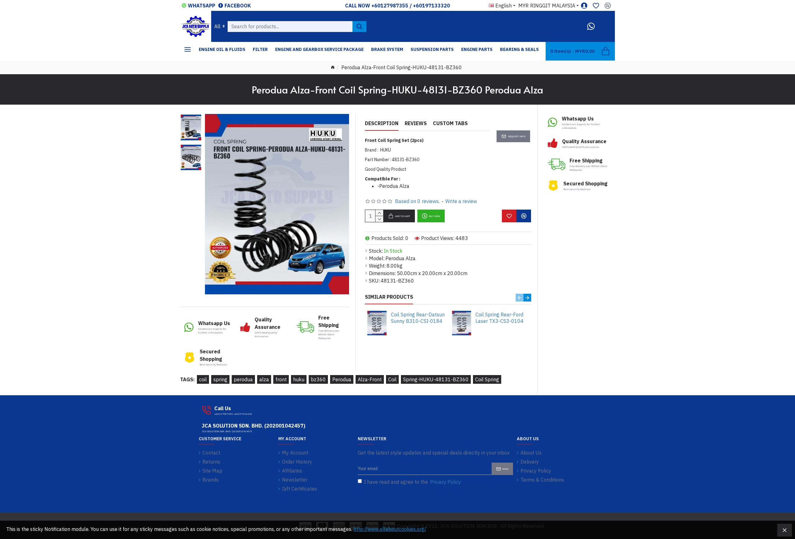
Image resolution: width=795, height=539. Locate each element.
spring (220, 379)
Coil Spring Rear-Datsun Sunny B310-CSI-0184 (418, 317)
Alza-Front (370, 379)
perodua (243, 379)
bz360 (318, 379)
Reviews (416, 123)
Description (381, 123)
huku (298, 379)
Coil (392, 379)
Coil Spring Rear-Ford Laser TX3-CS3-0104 (499, 317)
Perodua (341, 379)
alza (264, 379)
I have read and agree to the (412, 482)
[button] (519, 297)
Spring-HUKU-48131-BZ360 (436, 379)
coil (203, 379)
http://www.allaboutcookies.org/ (389, 529)
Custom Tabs (450, 123)
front (281, 379)
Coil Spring (487, 379)
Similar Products (389, 297)
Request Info (516, 136)
